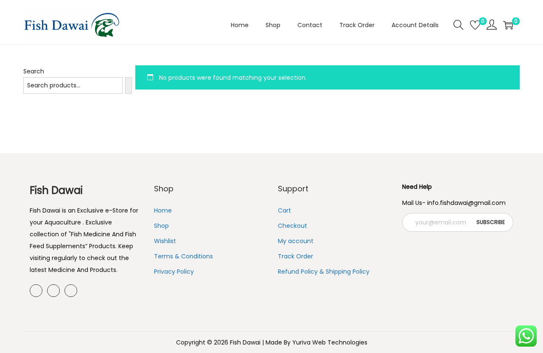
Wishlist (165, 241)
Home (163, 210)
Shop (161, 225)
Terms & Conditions (183, 256)
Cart (284, 210)
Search (33, 71)
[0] (475, 25)
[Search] (128, 85)
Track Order (295, 256)
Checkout (292, 225)
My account (295, 241)
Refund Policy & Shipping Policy (323, 271)
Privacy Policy (174, 271)
